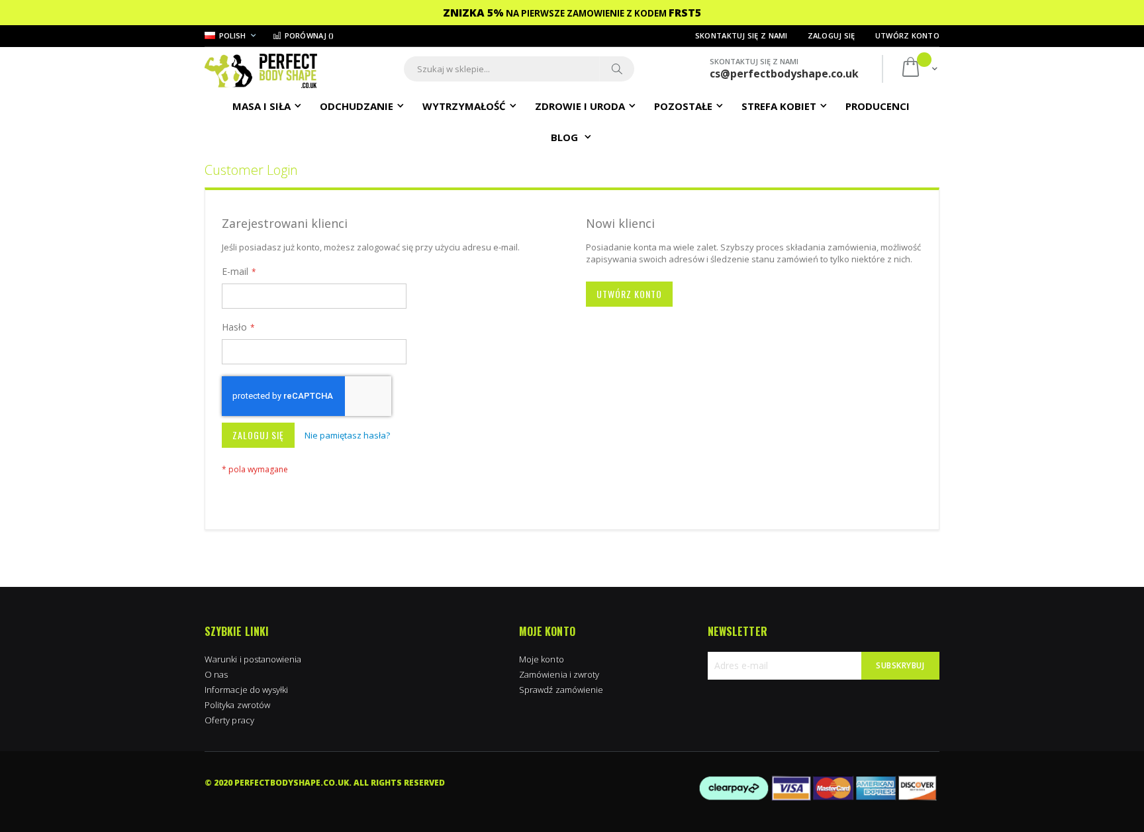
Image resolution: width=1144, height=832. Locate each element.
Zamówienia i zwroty (559, 674)
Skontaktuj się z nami (741, 35)
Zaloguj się (831, 35)
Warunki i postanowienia (253, 659)
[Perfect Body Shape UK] (261, 69)
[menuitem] (877, 105)
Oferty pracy (229, 720)
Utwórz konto (907, 35)
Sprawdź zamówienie (561, 690)
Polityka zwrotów (237, 705)
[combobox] (519, 69)
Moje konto (541, 659)
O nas (216, 674)
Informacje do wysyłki (246, 690)
